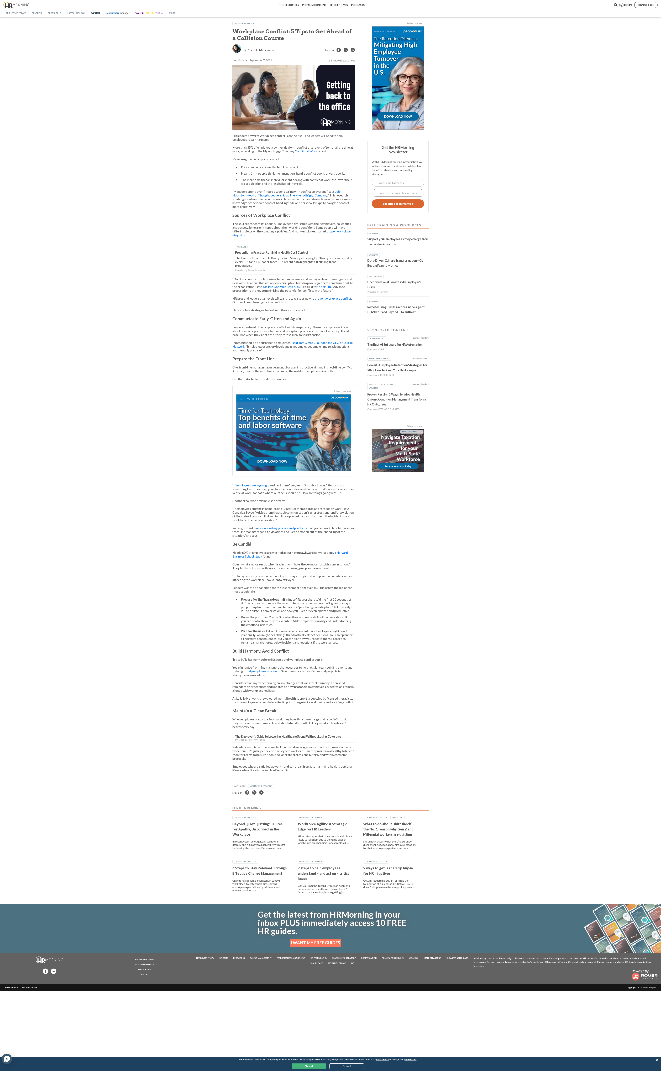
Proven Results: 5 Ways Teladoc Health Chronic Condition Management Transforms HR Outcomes (397, 399)
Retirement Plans (337, 963)
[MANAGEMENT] (118, 13)
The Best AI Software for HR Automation (394, 344)
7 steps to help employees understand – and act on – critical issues (324, 873)
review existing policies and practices (282, 528)
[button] (7, 1059)
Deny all (347, 1066)
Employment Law (205, 958)
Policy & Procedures (393, 958)
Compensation (369, 958)
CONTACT (145, 974)
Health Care (316, 963)
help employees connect (263, 671)
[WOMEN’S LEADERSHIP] (149, 13)
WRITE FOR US (144, 969)
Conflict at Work (306, 151)
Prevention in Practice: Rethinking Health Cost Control (271, 252)
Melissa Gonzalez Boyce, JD (281, 287)
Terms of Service (29, 987)
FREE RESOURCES (289, 4)
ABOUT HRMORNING (145, 959)
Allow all (309, 1066)
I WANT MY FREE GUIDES (315, 942)
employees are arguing (251, 485)
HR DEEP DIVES (339, 4)
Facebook (44, 971)
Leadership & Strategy (245, 23)
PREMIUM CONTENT (314, 4)
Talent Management (261, 958)
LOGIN (628, 4)
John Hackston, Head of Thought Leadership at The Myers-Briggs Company (287, 193)
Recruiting (397, 818)
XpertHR (325, 287)
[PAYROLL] (96, 13)
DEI (352, 963)
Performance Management (291, 958)
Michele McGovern (261, 50)
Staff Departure (432, 958)
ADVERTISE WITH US (144, 964)
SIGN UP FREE (646, 4)
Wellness (413, 958)
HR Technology (319, 958)
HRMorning (16, 5)
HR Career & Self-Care (457, 958)
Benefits (223, 958)
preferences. (410, 1059)
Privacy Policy (11, 987)
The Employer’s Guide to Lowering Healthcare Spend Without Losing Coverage (288, 736)
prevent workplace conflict (332, 298)
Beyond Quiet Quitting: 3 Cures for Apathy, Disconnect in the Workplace (257, 829)
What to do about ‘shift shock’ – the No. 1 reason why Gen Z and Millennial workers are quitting (389, 829)
